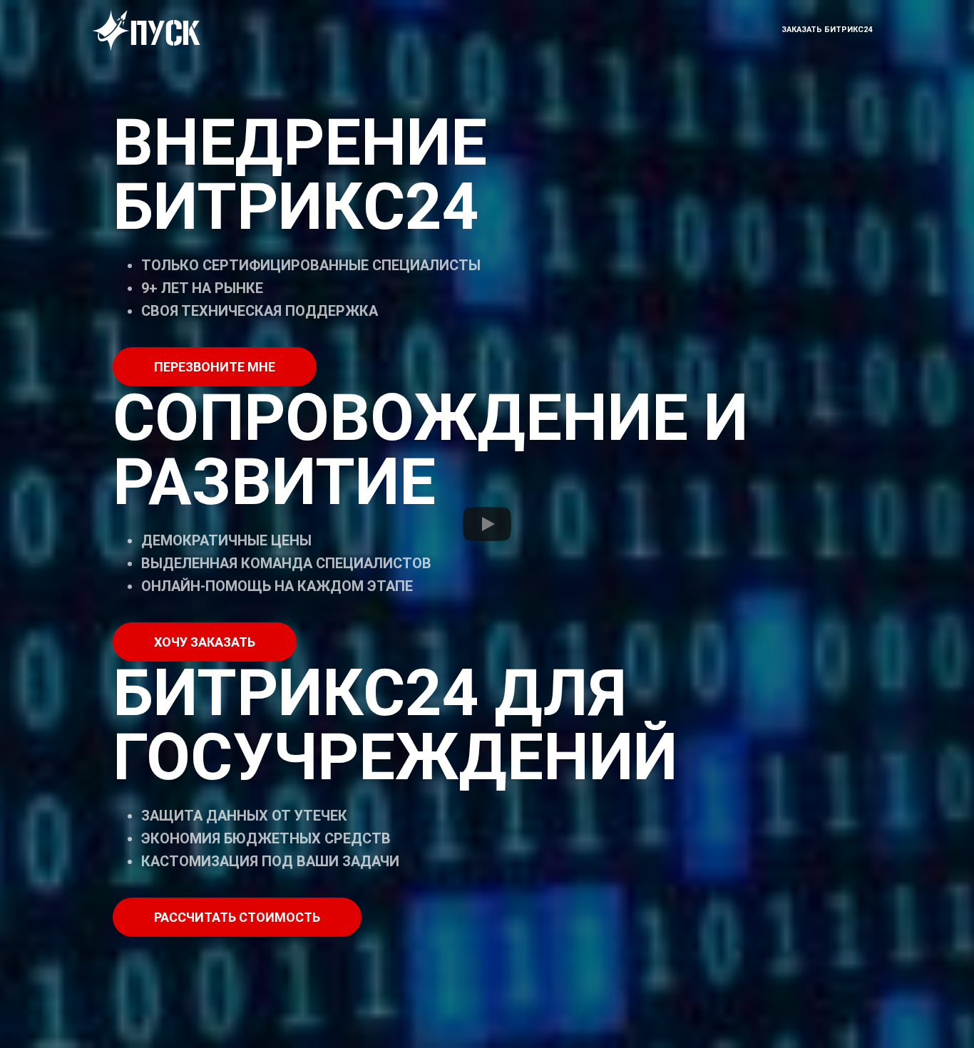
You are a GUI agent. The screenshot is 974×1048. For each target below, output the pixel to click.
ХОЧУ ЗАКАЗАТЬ (204, 642)
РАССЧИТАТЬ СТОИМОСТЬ (237, 917)
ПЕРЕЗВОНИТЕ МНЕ (214, 366)
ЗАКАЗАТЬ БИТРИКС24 (826, 29)
